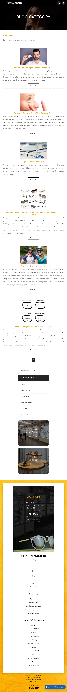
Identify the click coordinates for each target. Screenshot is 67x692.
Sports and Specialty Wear (33, 610)
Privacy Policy (33, 681)
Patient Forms (25, 409)
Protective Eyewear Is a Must (33, 266)
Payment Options (26, 402)
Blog (33, 583)
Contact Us (24, 415)
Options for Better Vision (33, 162)
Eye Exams (33, 599)
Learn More (33, 436)
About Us (24, 384)
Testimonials (25, 396)
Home (33, 576)
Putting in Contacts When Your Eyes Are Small (33, 113)
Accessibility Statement (33, 679)
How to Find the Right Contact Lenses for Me (33, 68)
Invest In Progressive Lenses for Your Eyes (33, 327)
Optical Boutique (33, 613)
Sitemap (33, 683)
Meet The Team (26, 390)
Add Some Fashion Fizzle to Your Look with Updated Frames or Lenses (33, 214)
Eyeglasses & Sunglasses (33, 606)
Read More (33, 85)
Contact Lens (33, 602)
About (33, 579)
